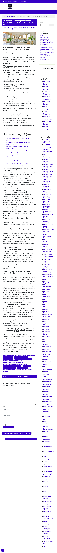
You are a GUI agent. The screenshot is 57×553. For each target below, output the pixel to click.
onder (44, 421)
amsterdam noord (47, 168)
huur (44, 306)
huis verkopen (46, 291)
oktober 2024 (46, 118)
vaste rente (46, 481)
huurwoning (46, 309)
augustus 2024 (47, 121)
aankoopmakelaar (8, 355)
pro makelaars (46, 428)
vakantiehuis (46, 476)
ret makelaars (46, 439)
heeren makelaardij (48, 276)
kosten (45, 358)
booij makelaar (47, 219)
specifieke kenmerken (9, 367)
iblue (44, 321)
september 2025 (47, 99)
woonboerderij (46, 535)
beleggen (45, 203)
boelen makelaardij (48, 214)
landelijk (45, 364)
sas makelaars (47, 448)
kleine (44, 339)
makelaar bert (46, 378)
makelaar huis (46, 383)
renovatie (45, 436)
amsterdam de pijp (48, 164)
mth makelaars (47, 404)
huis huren (46, 288)
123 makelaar (46, 141)
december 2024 (47, 114)
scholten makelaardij (48, 451)
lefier (44, 366)
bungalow (45, 226)
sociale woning (47, 454)
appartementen (47, 194)
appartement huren (48, 188)
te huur (45, 461)
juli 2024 (45, 123)
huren (44, 304)
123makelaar (46, 144)
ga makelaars (46, 268)
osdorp (45, 423)
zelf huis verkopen (48, 541)
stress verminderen (23, 367)
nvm (44, 419)
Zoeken (42, 22)
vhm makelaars (47, 504)
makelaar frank (47, 381)
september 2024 (47, 119)
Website (5, 419)
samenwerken (26, 366)
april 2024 (45, 128)
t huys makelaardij (47, 459)
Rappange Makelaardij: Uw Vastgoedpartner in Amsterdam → (20, 439)
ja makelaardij (46, 331)
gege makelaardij (47, 269)
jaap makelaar (46, 333)
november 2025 (47, 96)
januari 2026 (46, 93)
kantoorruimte (47, 336)
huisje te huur (46, 296)
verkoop (45, 499)
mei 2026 (45, 86)
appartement (46, 186)
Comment (5, 388)
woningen (45, 533)
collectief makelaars (48, 229)
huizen (45, 301)
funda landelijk (47, 264)
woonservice (46, 539)
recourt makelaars (48, 434)
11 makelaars (46, 139)
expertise (19, 362)
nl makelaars (46, 416)
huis (44, 284)
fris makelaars (47, 259)
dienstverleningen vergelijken (23, 358)
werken (45, 523)
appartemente (46, 193)
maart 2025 (46, 109)
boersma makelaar (48, 218)
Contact (12, 12)
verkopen (45, 503)
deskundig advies (8, 358)
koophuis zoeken (47, 346)
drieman (45, 246)
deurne (45, 239)
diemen (45, 241)
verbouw (45, 486)
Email (4, 412)
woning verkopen (47, 531)
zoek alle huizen (47, 545)
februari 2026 (46, 91)
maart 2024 (46, 129)
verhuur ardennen (47, 494)
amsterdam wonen (48, 174)
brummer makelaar (48, 224)
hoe (44, 281)
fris (44, 258)
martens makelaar (47, 401)
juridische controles (9, 364)
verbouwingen (46, 489)
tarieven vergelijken (9, 369)
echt (44, 248)
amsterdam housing (48, 166)
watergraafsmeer (47, 519)
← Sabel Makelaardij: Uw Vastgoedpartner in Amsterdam (17, 433)
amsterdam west (47, 172)
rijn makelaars (46, 441)
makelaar (45, 371)
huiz (44, 299)
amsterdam (46, 159)
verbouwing (46, 488)
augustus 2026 (47, 81)
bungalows (46, 228)
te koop (45, 463)
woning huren (46, 528)
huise (44, 293)
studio (45, 456)
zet (44, 543)
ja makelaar (46, 329)
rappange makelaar (48, 429)
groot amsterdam (47, 273)
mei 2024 (45, 126)
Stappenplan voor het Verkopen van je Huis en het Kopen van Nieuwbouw (47, 47)
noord (44, 418)
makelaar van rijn (47, 386)
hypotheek (46, 319)
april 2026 (45, 88)
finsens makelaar (47, 254)
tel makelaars (46, 464)
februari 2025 (46, 111)
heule (44, 279)
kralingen (45, 359)
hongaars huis (46, 283)
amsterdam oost (10, 16)
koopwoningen (47, 351)
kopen (44, 353)
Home (4, 16)
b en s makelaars (47, 198)
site (44, 453)
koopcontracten (21, 364)
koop (44, 341)
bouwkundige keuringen (21, 357)
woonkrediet (46, 538)
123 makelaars (47, 142)
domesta (45, 244)
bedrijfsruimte (46, 201)
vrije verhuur (46, 516)
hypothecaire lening (48, 318)
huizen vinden (46, 303)
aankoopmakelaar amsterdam (27, 27)
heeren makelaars (47, 278)
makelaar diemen (47, 379)
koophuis (45, 344)
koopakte (45, 343)
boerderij (45, 216)
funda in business (47, 263)
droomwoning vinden (9, 360)
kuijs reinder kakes (47, 363)
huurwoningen (46, 311)
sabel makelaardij (47, 446)
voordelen (29, 369)
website (45, 521)
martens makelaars (48, 403)
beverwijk (45, 209)
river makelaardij (47, 443)
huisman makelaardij (48, 298)
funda (44, 261)
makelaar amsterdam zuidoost (46, 374)
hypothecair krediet (48, 314)
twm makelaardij (47, 473)
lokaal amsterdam (47, 369)
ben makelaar (46, 204)
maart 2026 (46, 89)
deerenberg (46, 231)
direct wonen (46, 243)
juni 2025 (45, 104)
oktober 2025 (46, 98)
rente (44, 438)
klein (44, 338)
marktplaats (46, 399)
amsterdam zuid (47, 176)
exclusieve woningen (9, 362)
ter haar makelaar (47, 466)
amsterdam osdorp (48, 171)
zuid (44, 546)
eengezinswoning (47, 249)
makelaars (46, 394)
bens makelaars (47, 206)
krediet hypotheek (47, 361)
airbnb (44, 156)
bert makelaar (46, 208)
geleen (45, 271)
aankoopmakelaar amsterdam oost (25, 355)
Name (4, 406)
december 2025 (47, 94)
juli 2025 (45, 103)
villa (44, 509)
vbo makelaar (46, 484)
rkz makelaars (46, 444)
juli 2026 (45, 83)
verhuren (45, 491)
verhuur (45, 493)
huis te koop (46, 289)
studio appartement (48, 458)
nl (43, 414)
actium (45, 154)
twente (45, 469)
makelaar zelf (46, 388)
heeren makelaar (47, 274)
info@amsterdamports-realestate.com (16, 1)
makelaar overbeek (48, 384)
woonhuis (45, 536)
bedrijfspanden (47, 199)
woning (6, 371)
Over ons (5, 12)
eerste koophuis (47, 251)
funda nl (45, 266)
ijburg (44, 323)
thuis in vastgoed (47, 468)
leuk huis (45, 368)
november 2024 (47, 116)
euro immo (46, 253)
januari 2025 (46, 113)
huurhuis (45, 308)
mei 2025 (45, 106)
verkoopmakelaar (47, 501)
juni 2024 (45, 124)
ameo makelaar (47, 158)
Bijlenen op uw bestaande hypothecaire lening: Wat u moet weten (47, 52)
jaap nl (45, 334)
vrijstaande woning (48, 518)
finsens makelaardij (48, 256)
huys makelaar (47, 313)
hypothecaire (46, 316)
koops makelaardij (47, 348)
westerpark (46, 524)
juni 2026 (45, 84)
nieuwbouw (46, 413)
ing (44, 324)
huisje (44, 294)
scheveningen (46, 449)
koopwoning (46, 349)
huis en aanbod (47, 286)
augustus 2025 (47, 101)
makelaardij (46, 389)
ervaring (19, 360)
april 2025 (45, 108)
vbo (44, 483)
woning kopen (46, 529)
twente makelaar (47, 471)
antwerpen (46, 184)
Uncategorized (47, 474)
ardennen (45, 196)
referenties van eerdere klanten (12, 366)
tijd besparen (20, 369)
